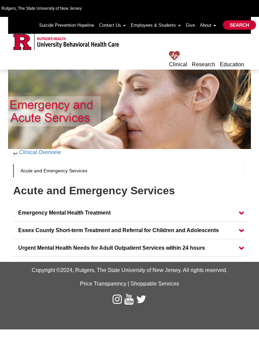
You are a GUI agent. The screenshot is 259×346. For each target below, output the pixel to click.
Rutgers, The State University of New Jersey (127, 270)
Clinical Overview (40, 152)
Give (190, 25)
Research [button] (203, 64)
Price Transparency (103, 284)
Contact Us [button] (110, 25)
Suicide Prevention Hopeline (66, 25)
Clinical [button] (178, 64)
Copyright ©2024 (52, 270)
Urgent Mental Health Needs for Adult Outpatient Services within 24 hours (111, 248)
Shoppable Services (155, 284)
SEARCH (239, 25)
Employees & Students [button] (154, 25)
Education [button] (232, 64)
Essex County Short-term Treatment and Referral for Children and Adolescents (118, 230)
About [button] (206, 25)
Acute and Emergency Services (54, 170)
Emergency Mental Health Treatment (64, 213)
